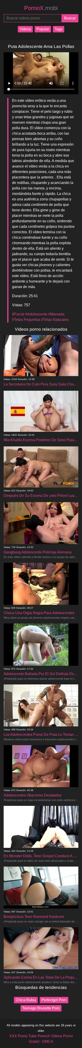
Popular (42, 29)
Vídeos (25, 29)
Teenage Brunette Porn (41, 1008)
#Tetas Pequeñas (26, 320)
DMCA (47, 1041)
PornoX (41, 8)
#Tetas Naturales (55, 320)
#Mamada (56, 314)
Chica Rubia (26, 1000)
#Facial (18, 314)
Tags (58, 29)
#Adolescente (36, 314)
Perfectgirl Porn (54, 1000)
